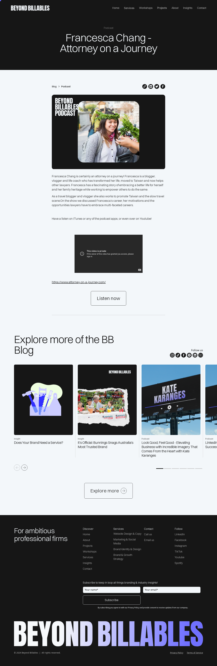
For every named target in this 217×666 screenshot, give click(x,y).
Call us (148, 534)
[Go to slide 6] (198, 468)
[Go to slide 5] (190, 468)
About (175, 8)
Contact (201, 8)
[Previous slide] (17, 468)
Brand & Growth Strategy (122, 557)
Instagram (181, 545)
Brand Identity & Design (127, 549)
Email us (149, 540)
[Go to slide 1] (159, 468)
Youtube (179, 557)
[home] (30, 8)
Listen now (108, 298)
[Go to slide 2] (167, 468)
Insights (187, 8)
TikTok (179, 551)
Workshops (145, 8)
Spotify (179, 563)
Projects (162, 8)
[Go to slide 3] (175, 468)
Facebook (181, 540)
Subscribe (111, 600)
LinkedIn (180, 534)
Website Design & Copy (127, 533)
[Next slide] (24, 468)
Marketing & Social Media (124, 541)
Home (115, 8)
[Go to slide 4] (183, 468)
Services (129, 8)
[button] (129, 8)
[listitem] (44, 411)
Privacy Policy (176, 652)
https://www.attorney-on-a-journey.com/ (79, 282)
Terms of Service (195, 652)
